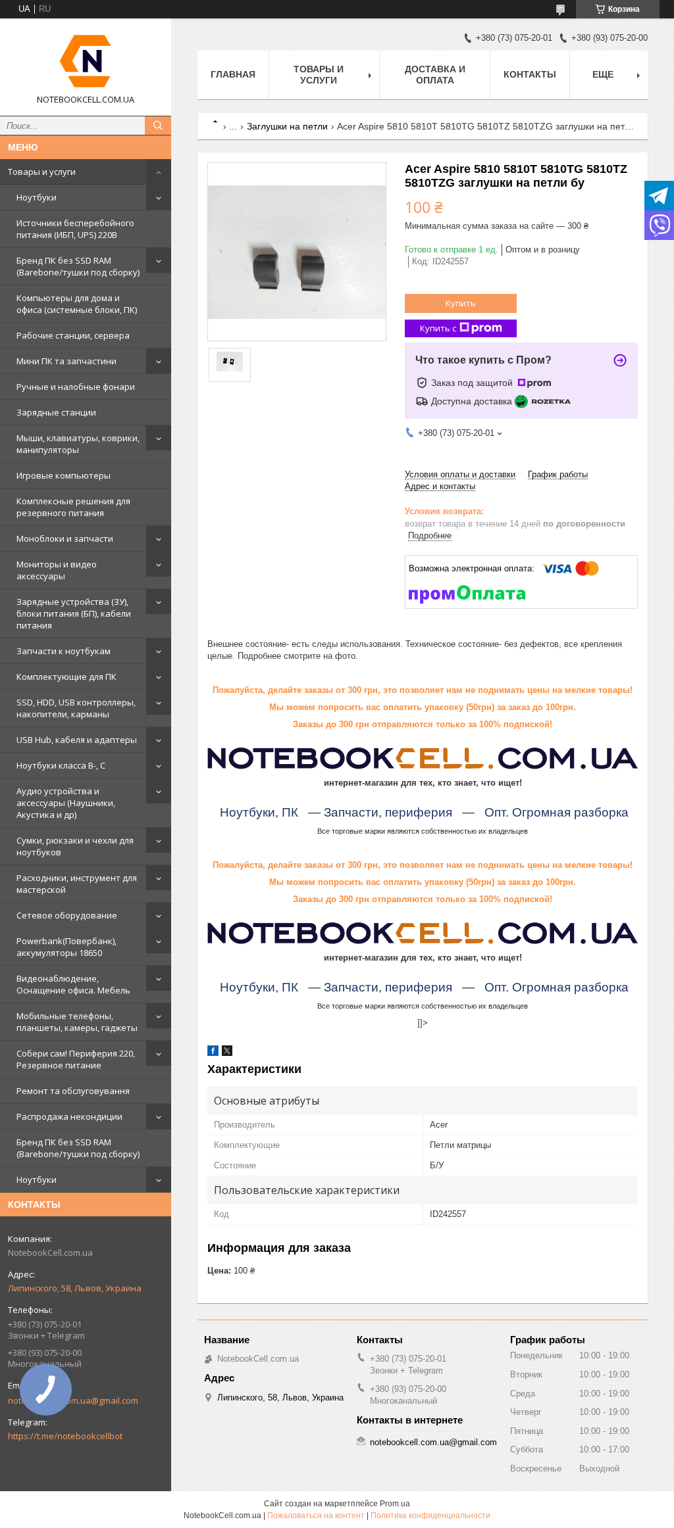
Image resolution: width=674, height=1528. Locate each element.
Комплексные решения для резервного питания (73, 507)
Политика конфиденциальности (430, 1515)
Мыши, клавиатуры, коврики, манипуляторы (78, 444)
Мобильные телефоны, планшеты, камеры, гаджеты (77, 1022)
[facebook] (213, 1053)
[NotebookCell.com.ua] (85, 61)
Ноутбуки (36, 197)
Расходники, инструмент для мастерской (76, 883)
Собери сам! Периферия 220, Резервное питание (75, 1059)
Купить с (438, 328)
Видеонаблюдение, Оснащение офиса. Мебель (73, 984)
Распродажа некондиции (69, 1116)
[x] (227, 1053)
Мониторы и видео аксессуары (56, 570)
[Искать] (158, 125)
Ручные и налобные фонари (75, 387)
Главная (233, 74)
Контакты (530, 74)
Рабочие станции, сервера (73, 335)
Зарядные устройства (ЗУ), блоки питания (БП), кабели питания (73, 613)
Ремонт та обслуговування (73, 1091)
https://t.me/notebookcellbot (65, 1436)
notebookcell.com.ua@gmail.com (433, 1442)
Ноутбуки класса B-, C (60, 765)
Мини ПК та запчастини (66, 361)
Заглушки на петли (287, 126)
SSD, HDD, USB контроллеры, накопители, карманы (76, 708)
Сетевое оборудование (66, 915)
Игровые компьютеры (63, 475)
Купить (461, 303)
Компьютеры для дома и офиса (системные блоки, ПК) (76, 304)
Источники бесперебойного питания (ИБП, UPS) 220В (75, 229)
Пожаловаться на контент (316, 1515)
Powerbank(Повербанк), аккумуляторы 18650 (66, 947)
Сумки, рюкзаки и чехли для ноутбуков (75, 846)
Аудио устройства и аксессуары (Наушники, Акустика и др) (65, 803)
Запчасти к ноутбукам (63, 651)
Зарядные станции (56, 412)
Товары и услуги (42, 172)
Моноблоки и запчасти (64, 538)
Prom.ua (395, 1503)
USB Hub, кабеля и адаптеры (76, 740)
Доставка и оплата (435, 74)
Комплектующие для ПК (66, 676)
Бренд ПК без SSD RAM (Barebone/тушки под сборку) (78, 266)
